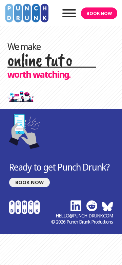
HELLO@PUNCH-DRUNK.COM (84, 216)
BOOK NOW (99, 13)
